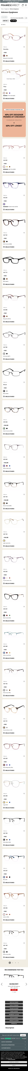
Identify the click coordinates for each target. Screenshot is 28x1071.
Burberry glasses (14, 1014)
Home (2, 9)
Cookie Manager (11, 1059)
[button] (26, 984)
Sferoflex (14, 1023)
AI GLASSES (4, 17)
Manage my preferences (14, 1068)
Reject (14, 1065)
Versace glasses (14, 1020)
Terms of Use (9, 1058)
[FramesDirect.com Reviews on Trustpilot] (14, 1038)
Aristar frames (14, 1002)
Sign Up (23, 1035)
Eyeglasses (7, 9)
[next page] (18, 962)
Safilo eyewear (14, 1005)
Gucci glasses (14, 1017)
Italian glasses (14, 1008)
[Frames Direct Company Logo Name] (10, 5)
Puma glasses (14, 1011)
